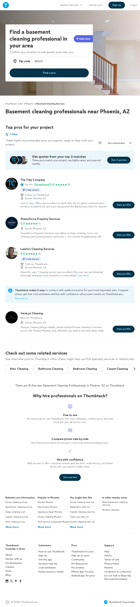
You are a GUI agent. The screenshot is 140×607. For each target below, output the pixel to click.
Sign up (42, 555)
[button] (26, 185)
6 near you (83, 38)
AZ (21, 104)
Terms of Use (111, 559)
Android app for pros (83, 575)
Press (8, 571)
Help (106, 551)
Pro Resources (79, 563)
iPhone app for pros (82, 571)
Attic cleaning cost (15, 522)
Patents (108, 567)
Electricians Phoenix (48, 507)
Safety (108, 555)
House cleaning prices (16, 502)
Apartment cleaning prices (18, 507)
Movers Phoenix (45, 502)
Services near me (47, 563)
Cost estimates (47, 567)
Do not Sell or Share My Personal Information (117, 577)
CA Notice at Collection (117, 571)
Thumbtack (11, 104)
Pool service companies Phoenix (54, 522)
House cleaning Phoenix (49, 517)
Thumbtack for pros (82, 551)
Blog (8, 575)
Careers (9, 567)
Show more (12, 527)
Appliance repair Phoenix (50, 512)
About (8, 554)
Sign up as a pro (80, 555)
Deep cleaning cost (15, 512)
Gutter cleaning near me (82, 522)
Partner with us (13, 558)
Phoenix (29, 104)
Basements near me (80, 507)
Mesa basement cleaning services (114, 503)
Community (77, 559)
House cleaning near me (82, 502)
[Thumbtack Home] (6, 5)
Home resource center (51, 571)
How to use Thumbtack (51, 551)
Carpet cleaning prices (16, 517)
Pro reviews (77, 567)
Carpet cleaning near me (82, 512)
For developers (13, 563)
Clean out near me (79, 517)
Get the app (45, 559)
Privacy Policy (111, 563)
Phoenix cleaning (110, 510)
